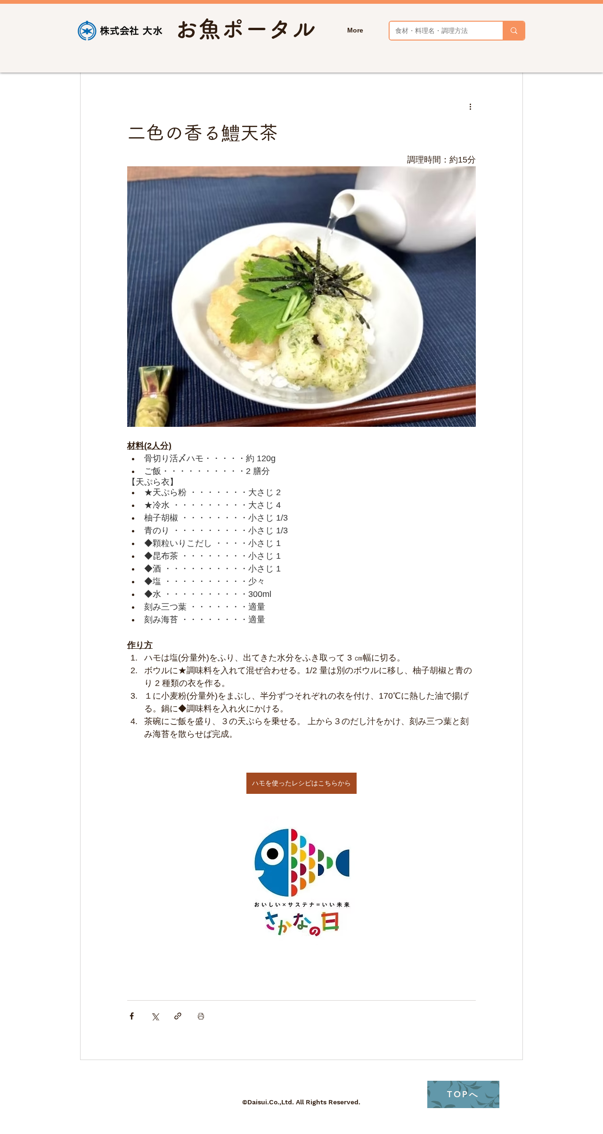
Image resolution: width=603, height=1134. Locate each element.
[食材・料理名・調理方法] (513, 31)
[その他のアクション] (470, 106)
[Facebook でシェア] (131, 1016)
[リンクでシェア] (177, 1016)
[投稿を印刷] (200, 1016)
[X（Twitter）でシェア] (154, 1016)
